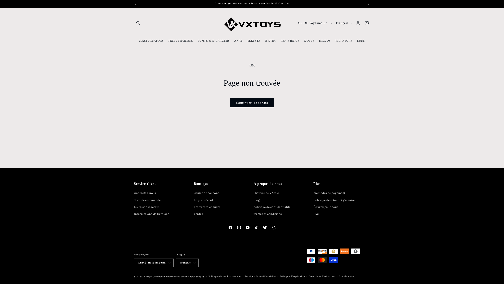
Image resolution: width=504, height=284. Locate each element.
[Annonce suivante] (368, 3)
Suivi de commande (147, 200)
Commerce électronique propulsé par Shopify (179, 276)
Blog (257, 200)
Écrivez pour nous (325, 207)
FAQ (316, 214)
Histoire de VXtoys (267, 193)
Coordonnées (346, 276)
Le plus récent (203, 200)
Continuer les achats (252, 103)
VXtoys (148, 276)
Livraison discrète (146, 207)
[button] (138, 23)
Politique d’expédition (292, 276)
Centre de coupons (206, 193)
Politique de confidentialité (260, 276)
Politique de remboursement (224, 276)
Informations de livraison (152, 214)
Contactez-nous (145, 193)
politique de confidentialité (272, 207)
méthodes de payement (329, 193)
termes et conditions (268, 214)
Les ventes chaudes (207, 207)
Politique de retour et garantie (334, 200)
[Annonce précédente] (135, 3)
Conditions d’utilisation (322, 276)
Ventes (198, 214)
